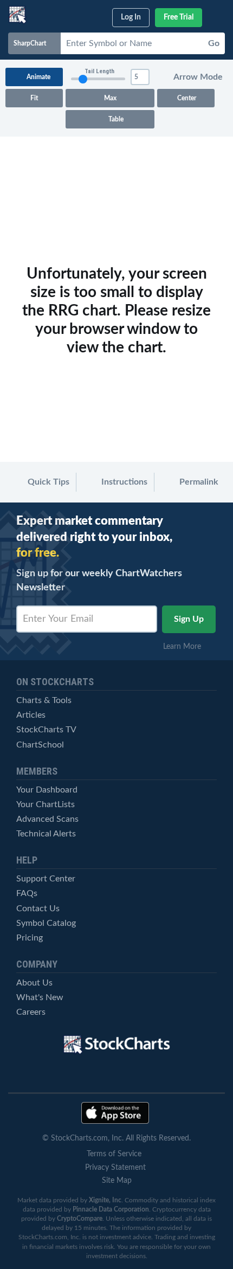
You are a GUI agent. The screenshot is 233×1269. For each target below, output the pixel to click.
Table (114, 119)
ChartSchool (40, 744)
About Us (34, 982)
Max (110, 98)
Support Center (45, 878)
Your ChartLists (45, 804)
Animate (37, 77)
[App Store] (115, 1113)
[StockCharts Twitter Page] (98, 1075)
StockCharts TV (46, 729)
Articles (31, 715)
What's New (39, 997)
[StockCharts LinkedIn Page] (173, 1075)
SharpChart (31, 43)
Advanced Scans (47, 819)
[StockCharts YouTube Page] (60, 1075)
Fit (34, 98)
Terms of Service (114, 1154)
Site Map (117, 1180)
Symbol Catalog (46, 923)
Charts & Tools (44, 700)
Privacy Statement (115, 1167)
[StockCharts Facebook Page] (135, 1075)
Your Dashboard (46, 789)
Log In (131, 17)
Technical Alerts (46, 833)
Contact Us (38, 908)
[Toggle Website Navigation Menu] (217, 15)
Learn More (185, 646)
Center (186, 98)
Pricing (29, 937)
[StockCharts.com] (17, 14)
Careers (31, 1012)
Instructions (123, 482)
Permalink (197, 482)
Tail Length (99, 71)
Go (213, 43)
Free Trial (178, 17)
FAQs (26, 893)
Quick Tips (47, 482)
